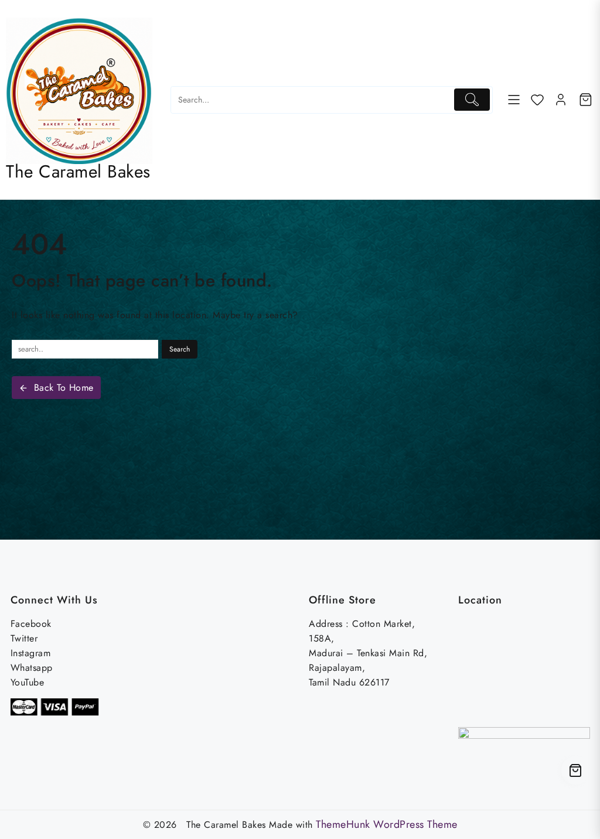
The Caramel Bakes (78, 171)
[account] (561, 100)
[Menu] (514, 100)
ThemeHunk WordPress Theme (387, 824)
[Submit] (472, 99)
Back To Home (64, 387)
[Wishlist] (537, 100)
